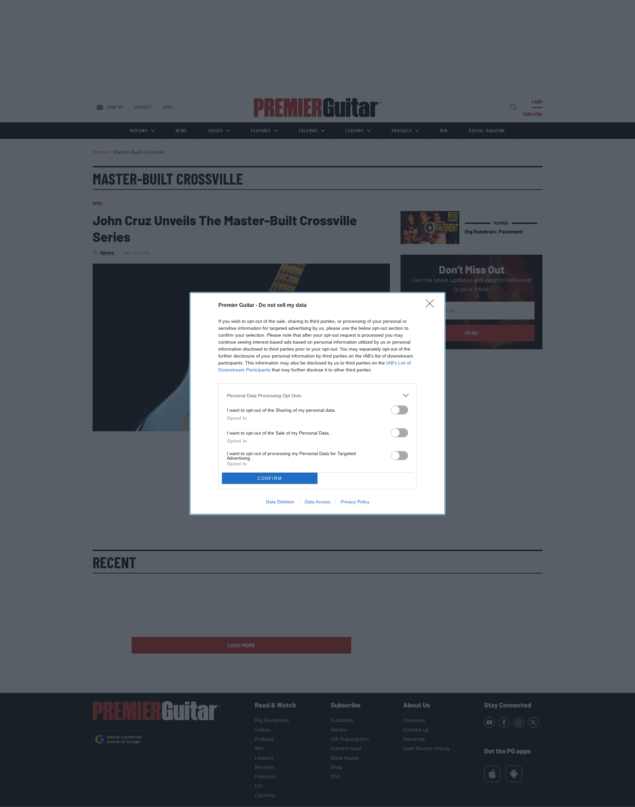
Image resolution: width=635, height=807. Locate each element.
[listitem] (317, 395)
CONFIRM (270, 478)
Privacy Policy (355, 501)
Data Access (317, 501)
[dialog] (317, 403)
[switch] (399, 409)
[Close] (432, 305)
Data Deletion (280, 501)
